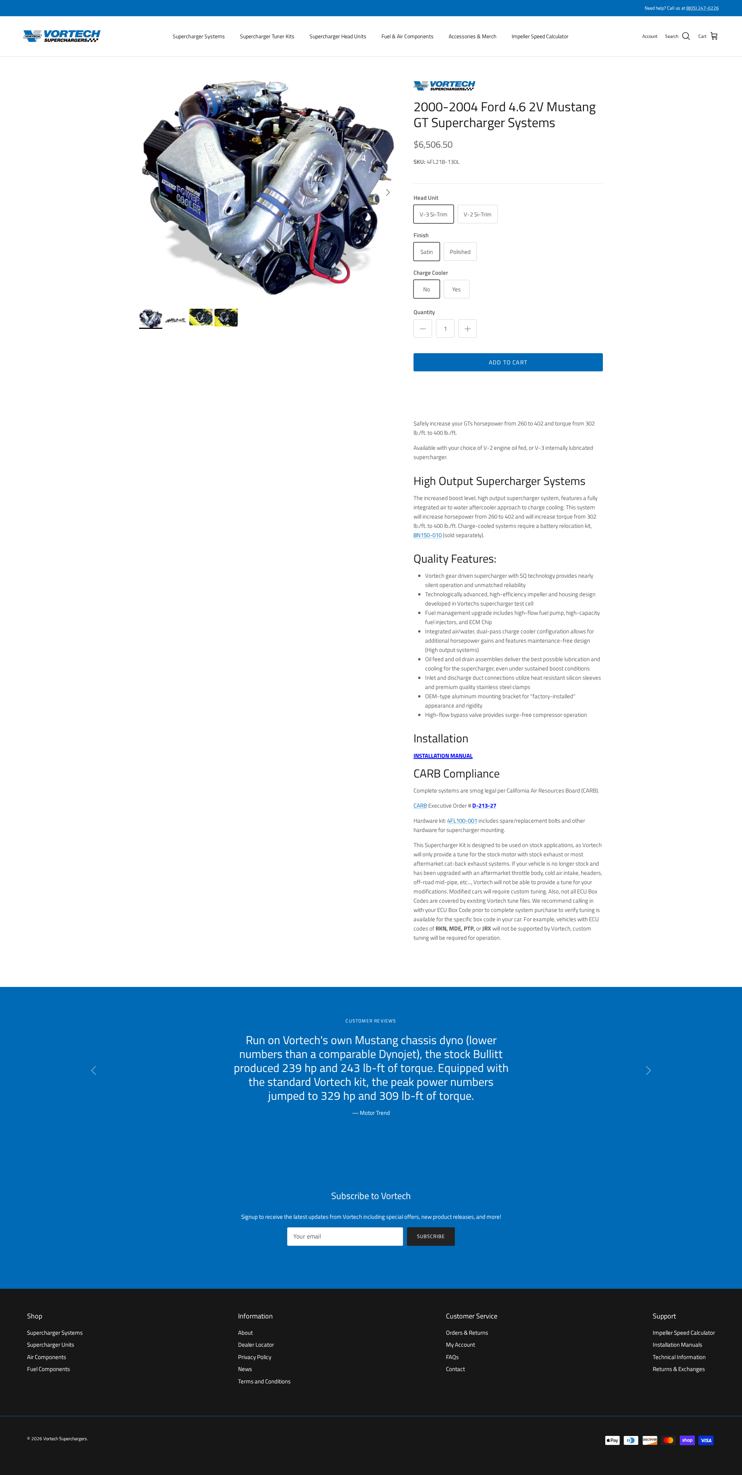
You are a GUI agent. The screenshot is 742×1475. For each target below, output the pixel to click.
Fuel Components (48, 1368)
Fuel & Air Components (407, 36)
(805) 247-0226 (702, 8)
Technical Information (679, 1357)
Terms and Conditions (264, 1381)
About (245, 1332)
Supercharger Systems (199, 36)
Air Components (46, 1357)
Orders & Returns (467, 1332)
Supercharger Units (50, 1344)
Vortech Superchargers (65, 1438)
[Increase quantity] (467, 328)
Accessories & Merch (473, 36)
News (245, 1368)
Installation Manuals (677, 1344)
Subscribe (431, 1236)
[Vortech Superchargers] (61, 36)
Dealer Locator (256, 1344)
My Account (460, 1344)
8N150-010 (428, 535)
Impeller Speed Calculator (540, 36)
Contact (455, 1368)
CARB (420, 805)
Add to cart (508, 362)
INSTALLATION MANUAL (443, 755)
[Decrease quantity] (423, 328)
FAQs (452, 1357)
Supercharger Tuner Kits (267, 36)
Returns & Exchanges (679, 1368)
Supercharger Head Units (338, 36)
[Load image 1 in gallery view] (268, 188)
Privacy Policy (254, 1357)
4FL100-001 (462, 820)
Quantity (424, 312)
